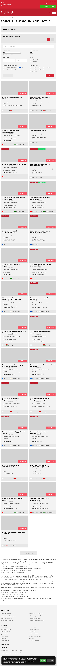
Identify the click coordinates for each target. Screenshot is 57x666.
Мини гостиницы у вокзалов (36, 634)
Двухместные (32, 631)
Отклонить (50, 660)
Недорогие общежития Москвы (8, 616)
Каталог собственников (35, 636)
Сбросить (8, 75)
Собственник (5, 149)
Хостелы (4, 625)
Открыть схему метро (8, 54)
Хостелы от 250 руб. (34, 640)
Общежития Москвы (6, 613)
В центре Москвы (5, 636)
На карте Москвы (33, 633)
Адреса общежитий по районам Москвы (39, 615)
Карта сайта (5, 645)
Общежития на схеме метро (36, 613)
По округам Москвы (6, 629)
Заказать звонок (49, 6)
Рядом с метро (33, 627)
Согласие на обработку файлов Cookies (10, 653)
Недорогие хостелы (5, 631)
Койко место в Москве (6, 618)
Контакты (4, 647)
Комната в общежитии (34, 616)
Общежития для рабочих (35, 618)
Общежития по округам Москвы (9, 615)
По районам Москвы (34, 629)
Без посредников (5, 633)
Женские (31, 638)
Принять (43, 660)
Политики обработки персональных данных (11, 650)
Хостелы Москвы (5, 627)
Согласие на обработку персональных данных (12, 652)
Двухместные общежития (7, 620)
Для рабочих (4, 638)
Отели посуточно (5, 640)
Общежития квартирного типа (36, 620)
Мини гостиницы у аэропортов (8, 634)
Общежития (5, 610)
